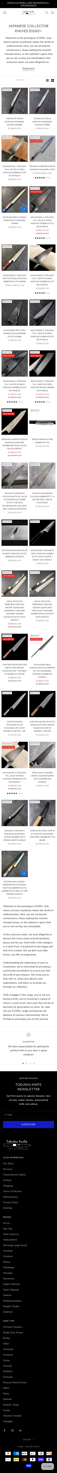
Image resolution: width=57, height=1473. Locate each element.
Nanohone (8, 1278)
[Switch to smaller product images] (52, 80)
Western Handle (12, 1415)
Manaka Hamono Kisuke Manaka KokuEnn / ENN (42, 167)
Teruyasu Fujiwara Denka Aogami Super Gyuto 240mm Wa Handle (42, 777)
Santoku (7, 1399)
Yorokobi (8, 1251)
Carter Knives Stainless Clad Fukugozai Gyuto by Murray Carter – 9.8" (14, 726)
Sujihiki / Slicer (11, 1404)
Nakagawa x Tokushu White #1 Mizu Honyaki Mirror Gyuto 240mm (15, 278)
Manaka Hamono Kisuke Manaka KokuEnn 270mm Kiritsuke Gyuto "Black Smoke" (15, 444)
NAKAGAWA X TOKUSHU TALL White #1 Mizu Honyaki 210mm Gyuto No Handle (42, 335)
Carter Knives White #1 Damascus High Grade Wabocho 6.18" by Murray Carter (42, 726)
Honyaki (7, 1366)
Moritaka (8, 1273)
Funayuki (8, 1354)
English (27, 1440)
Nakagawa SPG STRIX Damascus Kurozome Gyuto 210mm (14, 333)
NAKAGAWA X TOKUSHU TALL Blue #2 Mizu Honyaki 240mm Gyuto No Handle (14, 777)
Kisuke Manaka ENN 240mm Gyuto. (42, 440)
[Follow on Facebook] (4, 1430)
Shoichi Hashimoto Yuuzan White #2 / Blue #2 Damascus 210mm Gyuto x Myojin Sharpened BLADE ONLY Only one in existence (14, 501)
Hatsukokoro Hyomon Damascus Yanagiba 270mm (15, 220)
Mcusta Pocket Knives (15, 1382)
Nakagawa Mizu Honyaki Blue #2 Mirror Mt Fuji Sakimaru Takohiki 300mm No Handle (42, 670)
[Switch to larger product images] (47, 80)
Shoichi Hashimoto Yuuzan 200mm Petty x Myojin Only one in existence (42, 498)
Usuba (6, 1410)
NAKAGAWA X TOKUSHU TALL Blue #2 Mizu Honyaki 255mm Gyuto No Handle (42, 222)
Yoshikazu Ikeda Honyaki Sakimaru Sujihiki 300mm (14, 121)
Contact (7, 1180)
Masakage (8, 1267)
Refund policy (10, 1197)
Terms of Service (12, 1191)
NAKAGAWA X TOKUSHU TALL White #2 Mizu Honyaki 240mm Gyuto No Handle (14, 386)
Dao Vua (7, 1228)
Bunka (6, 1338)
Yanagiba (8, 1421)
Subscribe (28, 1124)
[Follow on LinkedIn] (20, 1430)
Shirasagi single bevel (15, 1245)
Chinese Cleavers (12, 1327)
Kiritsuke (8, 1377)
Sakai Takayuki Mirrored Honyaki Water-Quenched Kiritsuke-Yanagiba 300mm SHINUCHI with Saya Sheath (42, 609)
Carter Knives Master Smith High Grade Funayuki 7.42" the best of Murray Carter (14, 669)
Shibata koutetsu (12, 1301)
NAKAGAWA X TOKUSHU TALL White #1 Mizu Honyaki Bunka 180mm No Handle (42, 386)
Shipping (8, 1185)
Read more (28, 68)
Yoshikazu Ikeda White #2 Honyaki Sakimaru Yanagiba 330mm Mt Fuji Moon (42, 835)
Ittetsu (6, 1262)
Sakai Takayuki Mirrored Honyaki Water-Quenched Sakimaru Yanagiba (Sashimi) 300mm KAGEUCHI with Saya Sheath (15, 610)
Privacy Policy (10, 1202)
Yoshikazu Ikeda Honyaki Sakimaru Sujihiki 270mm (42, 121)
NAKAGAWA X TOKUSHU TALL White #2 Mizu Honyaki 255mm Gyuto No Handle (42, 280)
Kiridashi (7, 1371)
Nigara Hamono (11, 1284)
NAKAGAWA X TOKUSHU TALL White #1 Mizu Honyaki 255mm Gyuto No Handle (14, 171)
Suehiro (7, 1295)
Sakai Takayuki (11, 1289)
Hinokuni (8, 1256)
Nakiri (6, 1388)
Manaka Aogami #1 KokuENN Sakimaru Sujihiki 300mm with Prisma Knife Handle (14, 835)
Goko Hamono (11, 1234)
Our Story (8, 1163)
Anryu (6, 1223)
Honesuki (8, 1349)
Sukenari (8, 1312)
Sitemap (7, 1208)
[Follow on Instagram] (12, 1430)
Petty (6, 1393)
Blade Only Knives (13, 1332)
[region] (28, 1045)
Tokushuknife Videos (14, 1174)
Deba (6, 1343)
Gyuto (6, 1360)
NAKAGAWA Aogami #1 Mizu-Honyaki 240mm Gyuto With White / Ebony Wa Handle (42, 555)
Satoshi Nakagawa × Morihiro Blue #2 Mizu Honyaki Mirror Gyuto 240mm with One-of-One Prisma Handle (15, 887)
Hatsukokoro (10, 1239)
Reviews (7, 1169)
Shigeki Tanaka (11, 1306)
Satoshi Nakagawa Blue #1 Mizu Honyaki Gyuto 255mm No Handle (15, 553)
